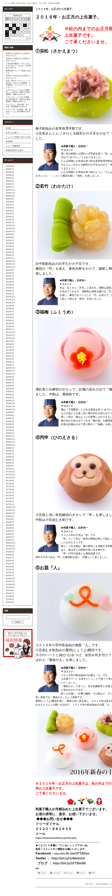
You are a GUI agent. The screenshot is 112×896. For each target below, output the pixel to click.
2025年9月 (10, 199)
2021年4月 (10, 356)
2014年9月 (10, 587)
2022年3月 (10, 323)
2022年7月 (10, 312)
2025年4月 (10, 214)
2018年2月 (10, 466)
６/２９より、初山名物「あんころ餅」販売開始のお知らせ (18, 105)
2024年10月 (10, 232)
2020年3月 (10, 395)
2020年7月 (10, 383)
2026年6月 (10, 172)
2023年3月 (10, 288)
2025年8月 (10, 202)
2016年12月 (10, 507)
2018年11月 (10, 442)
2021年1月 (10, 365)
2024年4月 (10, 249)
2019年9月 (10, 412)
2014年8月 (10, 590)
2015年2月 (10, 573)
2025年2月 (10, 220)
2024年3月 (10, 252)
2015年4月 (10, 567)
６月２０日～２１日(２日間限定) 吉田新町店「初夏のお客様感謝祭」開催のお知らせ (18, 99)
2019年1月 (10, 436)
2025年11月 (10, 193)
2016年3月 (10, 534)
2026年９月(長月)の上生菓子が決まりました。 (18, 54)
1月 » (28, 38)
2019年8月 (10, 415)
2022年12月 (10, 297)
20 (7, 32)
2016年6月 (10, 525)
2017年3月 (10, 498)
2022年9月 (10, 306)
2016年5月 (10, 528)
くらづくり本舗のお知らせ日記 (18, 137)
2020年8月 (10, 380)
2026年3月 (10, 181)
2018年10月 (10, 445)
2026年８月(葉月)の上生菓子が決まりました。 (18, 59)
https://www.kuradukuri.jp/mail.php (56, 838)
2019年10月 (10, 409)
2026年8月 (10, 166)
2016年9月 (10, 516)
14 (11, 29)
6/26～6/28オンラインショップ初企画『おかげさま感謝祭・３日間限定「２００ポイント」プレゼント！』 (18, 84)
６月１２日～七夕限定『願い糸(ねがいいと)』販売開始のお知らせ (18, 111)
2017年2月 (10, 501)
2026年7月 (10, 169)
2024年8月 (10, 237)
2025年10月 (10, 196)
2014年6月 (10, 596)
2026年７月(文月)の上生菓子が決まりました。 (18, 77)
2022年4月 (10, 320)
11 (25, 25)
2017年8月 (10, 484)
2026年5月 (10, 175)
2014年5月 (10, 599)
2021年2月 (10, 362)
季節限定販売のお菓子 (14, 150)
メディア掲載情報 (13, 146)
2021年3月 (10, 359)
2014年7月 (10, 593)
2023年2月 (10, 291)
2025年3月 (10, 217)
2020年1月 (10, 401)
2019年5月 (10, 424)
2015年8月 (10, 555)
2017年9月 (10, 481)
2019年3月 (10, 430)
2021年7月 (10, 347)
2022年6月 (10, 315)
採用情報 (9, 141)
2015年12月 (10, 543)
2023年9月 (10, 270)
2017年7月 (10, 486)
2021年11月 (10, 335)
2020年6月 (10, 386)
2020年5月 (10, 389)
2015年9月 (10, 552)
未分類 (8, 128)
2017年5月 (10, 492)
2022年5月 (10, 317)
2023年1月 (10, 294)
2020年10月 (10, 374)
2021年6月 (10, 350)
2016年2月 (10, 537)
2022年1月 (10, 329)
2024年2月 (10, 255)
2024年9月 (10, 234)
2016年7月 (10, 522)
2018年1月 (10, 469)
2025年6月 (10, 208)
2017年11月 (10, 475)
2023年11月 (10, 264)
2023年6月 (10, 279)
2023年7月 (10, 276)
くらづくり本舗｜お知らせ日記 (14, 3)
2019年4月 (10, 427)
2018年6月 (10, 457)
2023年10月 (10, 267)
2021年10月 (10, 338)
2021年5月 (10, 353)
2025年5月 (10, 211)
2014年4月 (10, 602)
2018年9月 (10, 448)
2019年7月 (10, 418)
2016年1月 (10, 540)
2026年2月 (10, 184)
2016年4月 (10, 531)
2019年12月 (10, 403)
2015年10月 (10, 549)
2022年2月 (10, 326)
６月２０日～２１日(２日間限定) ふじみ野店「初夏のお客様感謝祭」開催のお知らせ (18, 92)
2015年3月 (10, 570)
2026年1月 (10, 187)
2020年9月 (10, 377)
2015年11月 (10, 546)
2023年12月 (10, 261)
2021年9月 (10, 341)
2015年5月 (10, 564)
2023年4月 (10, 285)
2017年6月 (10, 489)
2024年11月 (10, 229)
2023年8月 (10, 273)
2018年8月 (10, 451)
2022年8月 (10, 309)
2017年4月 (10, 496)
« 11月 (8, 38)
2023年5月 (10, 282)
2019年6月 (10, 421)
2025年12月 (10, 190)
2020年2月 (10, 398)
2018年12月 (10, 439)
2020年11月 (10, 371)
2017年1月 (10, 504)
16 (18, 29)
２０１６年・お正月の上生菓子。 (55, 9)
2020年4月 (10, 392)
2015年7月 (10, 558)
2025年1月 (10, 223)
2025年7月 (10, 205)
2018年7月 (10, 454)
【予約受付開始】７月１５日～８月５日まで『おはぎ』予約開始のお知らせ (18, 66)
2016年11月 (10, 510)
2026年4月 (10, 178)
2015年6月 (10, 561)
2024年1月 (10, 258)
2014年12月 (10, 579)
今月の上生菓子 (32, 3)
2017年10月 (10, 478)
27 (7, 35)
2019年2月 (10, 433)
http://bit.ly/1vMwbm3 (68, 858)
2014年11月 (10, 581)
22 (14, 32)
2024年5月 (10, 246)
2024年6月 (10, 243)
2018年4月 (10, 460)
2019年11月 (10, 406)
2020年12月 (10, 368)
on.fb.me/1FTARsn (72, 853)
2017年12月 (10, 472)
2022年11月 (10, 300)
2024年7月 (10, 240)
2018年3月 (10, 463)
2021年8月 (10, 344)
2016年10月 (10, 513)
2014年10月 (10, 584)
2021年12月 (10, 332)
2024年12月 (10, 226)
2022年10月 (10, 303)
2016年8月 (10, 519)
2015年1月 (10, 576)
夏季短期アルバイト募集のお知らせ (18, 72)
